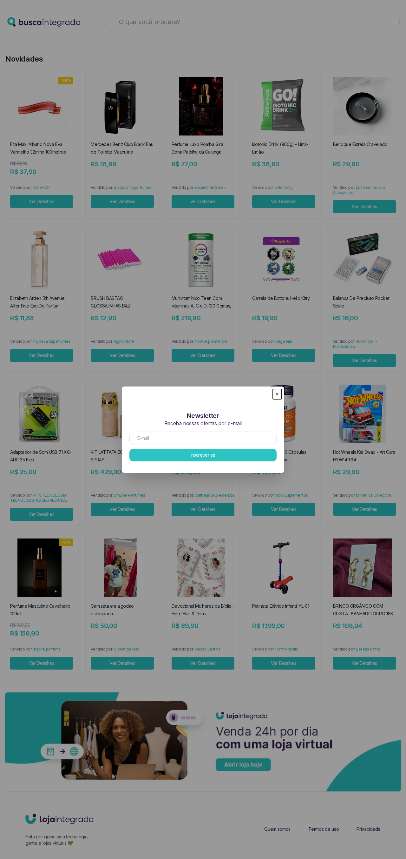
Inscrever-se (203, 455)
